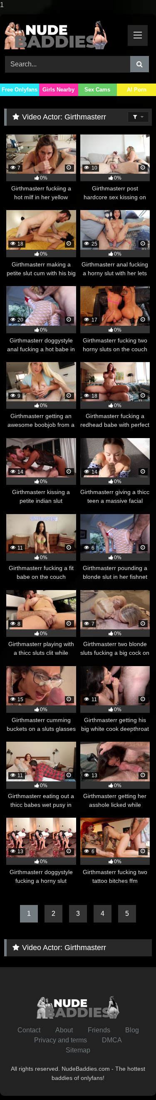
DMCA (112, 1040)
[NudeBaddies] (64, 33)
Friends (99, 1030)
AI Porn (136, 89)
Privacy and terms (60, 1040)
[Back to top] (130, 1076)
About (64, 1030)
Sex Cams (97, 89)
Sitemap (78, 1050)
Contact (28, 1030)
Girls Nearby (58, 89)
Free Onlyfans (19, 89)
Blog (132, 1030)
